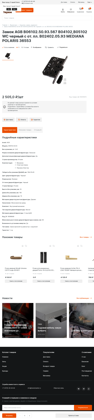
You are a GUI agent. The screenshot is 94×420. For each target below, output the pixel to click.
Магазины (81, 2)
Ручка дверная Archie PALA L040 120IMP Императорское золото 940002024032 (70, 269)
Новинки (5, 357)
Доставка (64, 2)
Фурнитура (13, 25)
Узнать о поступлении (16, 281)
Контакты (85, 376)
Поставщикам (87, 371)
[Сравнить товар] (26, 246)
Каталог (25, 10)
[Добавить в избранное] (23, 246)
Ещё (89, 2)
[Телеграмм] (84, 389)
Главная (4, 25)
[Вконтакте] (79, 389)
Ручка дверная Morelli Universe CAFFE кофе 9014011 (16, 269)
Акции (4, 366)
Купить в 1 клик (74, 415)
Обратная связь (59, 388)
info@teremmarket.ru (34, 388)
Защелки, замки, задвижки (28, 25)
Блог (83, 366)
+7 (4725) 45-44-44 (28, 1)
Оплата (72, 2)
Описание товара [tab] (25, 130)
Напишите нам (29, 3)
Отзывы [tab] (37, 130)
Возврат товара (49, 366)
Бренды (5, 371)
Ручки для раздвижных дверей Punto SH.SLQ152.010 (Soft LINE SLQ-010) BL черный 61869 (43, 269)
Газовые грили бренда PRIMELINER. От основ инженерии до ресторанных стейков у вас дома (16, 330)
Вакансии (85, 361)
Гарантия (36, 120)
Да (9, 9)
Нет (14, 9)
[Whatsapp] (89, 389)
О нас (84, 357)
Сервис (45, 371)
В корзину (9, 415)
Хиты (4, 361)
